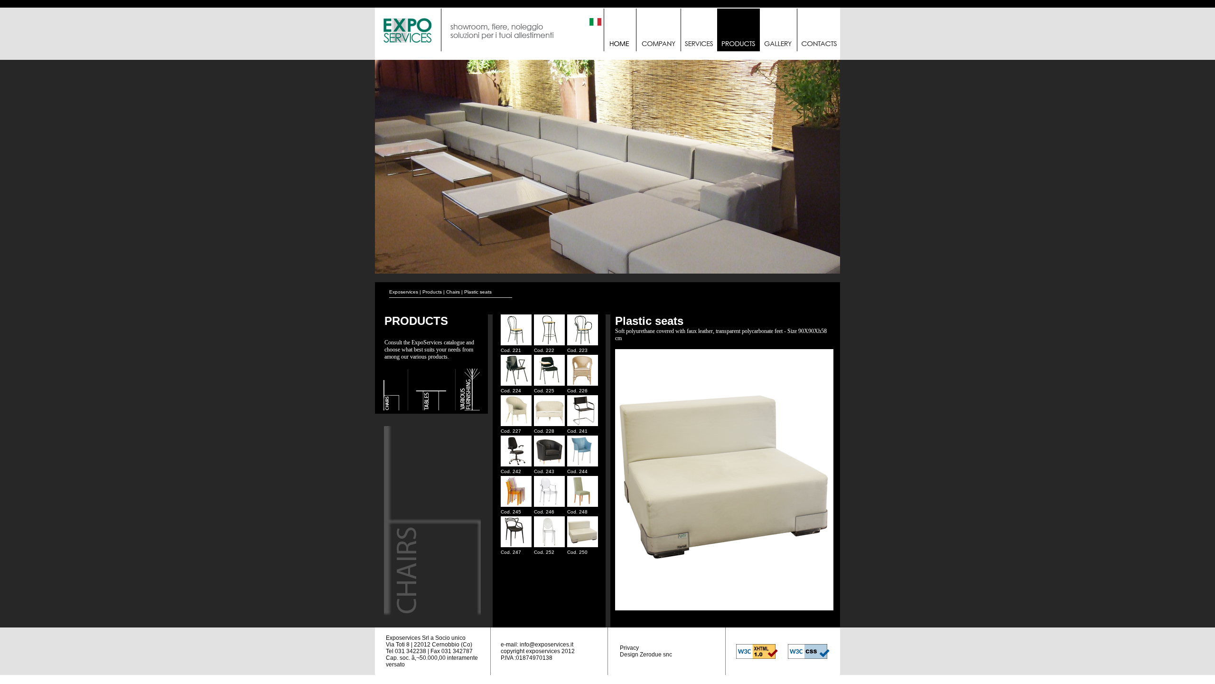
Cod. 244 (577, 471)
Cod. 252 (544, 552)
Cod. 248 (577, 511)
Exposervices (403, 291)
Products (432, 291)
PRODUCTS (416, 320)
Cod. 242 (511, 471)
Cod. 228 (544, 431)
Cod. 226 (577, 390)
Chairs (453, 291)
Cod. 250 (577, 552)
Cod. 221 (511, 350)
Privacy (629, 648)
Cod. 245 (511, 511)
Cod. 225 (544, 390)
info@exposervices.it (546, 644)
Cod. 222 (544, 350)
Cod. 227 (511, 431)
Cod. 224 (511, 390)
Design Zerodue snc (646, 654)
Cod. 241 (577, 431)
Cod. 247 (511, 552)
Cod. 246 (544, 511)
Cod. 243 (544, 471)
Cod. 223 (577, 350)
